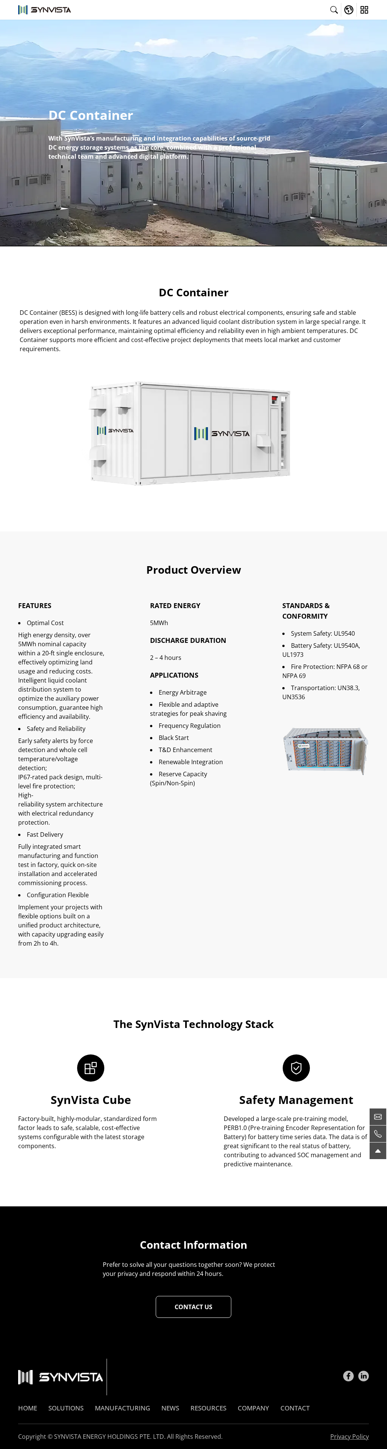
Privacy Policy (349, 1436)
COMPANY (253, 1408)
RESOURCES (208, 1408)
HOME (27, 1408)
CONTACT (295, 1408)
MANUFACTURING (122, 1408)
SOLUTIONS (66, 1408)
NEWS (170, 1408)
